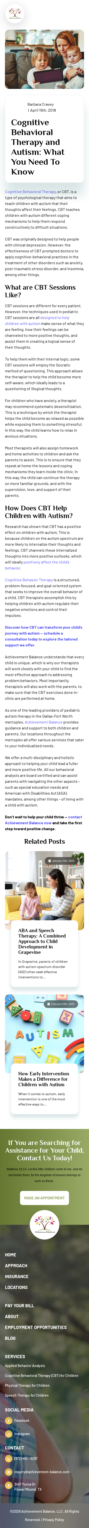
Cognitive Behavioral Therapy (30, 191)
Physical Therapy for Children (27, 1385)
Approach (16, 1265)
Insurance (17, 1276)
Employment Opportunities (36, 1327)
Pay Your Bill (19, 1305)
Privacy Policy (53, 1520)
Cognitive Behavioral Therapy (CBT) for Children (41, 1375)
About (12, 1316)
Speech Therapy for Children (27, 1395)
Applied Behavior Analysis (25, 1366)
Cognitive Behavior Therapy (29, 579)
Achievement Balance (44, 722)
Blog (10, 1338)
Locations (16, 1287)
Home (10, 1254)
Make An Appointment (44, 1198)
